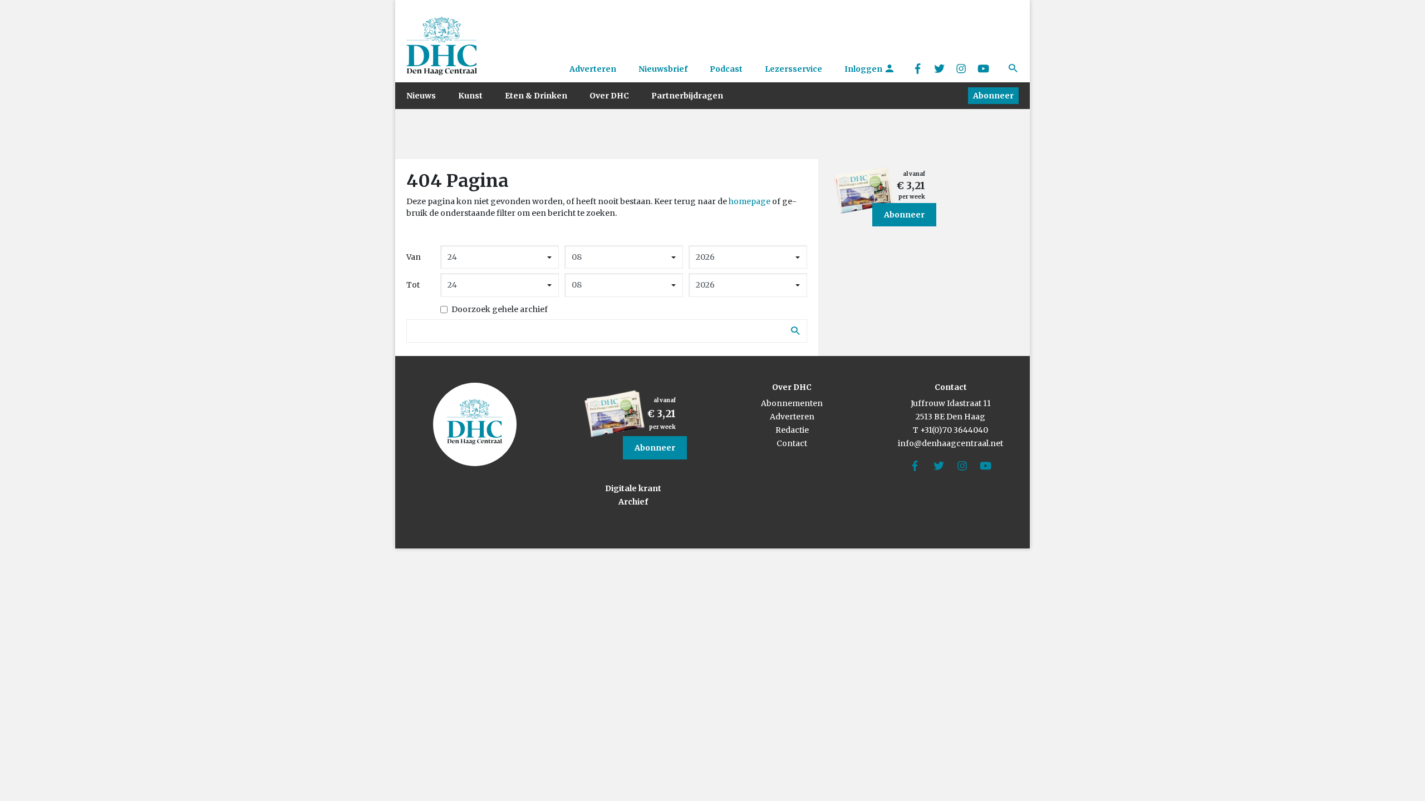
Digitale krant (633, 488)
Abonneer (993, 96)
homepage (749, 201)
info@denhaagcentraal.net (950, 443)
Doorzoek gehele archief (499, 309)
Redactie (792, 430)
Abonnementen (792, 403)
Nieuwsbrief (662, 69)
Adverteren (592, 69)
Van (413, 257)
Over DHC (609, 96)
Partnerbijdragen (687, 96)
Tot (413, 285)
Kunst (470, 96)
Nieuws (421, 96)
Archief (633, 502)
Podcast (726, 69)
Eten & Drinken (536, 96)
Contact (792, 443)
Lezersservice (793, 69)
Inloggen (864, 69)
